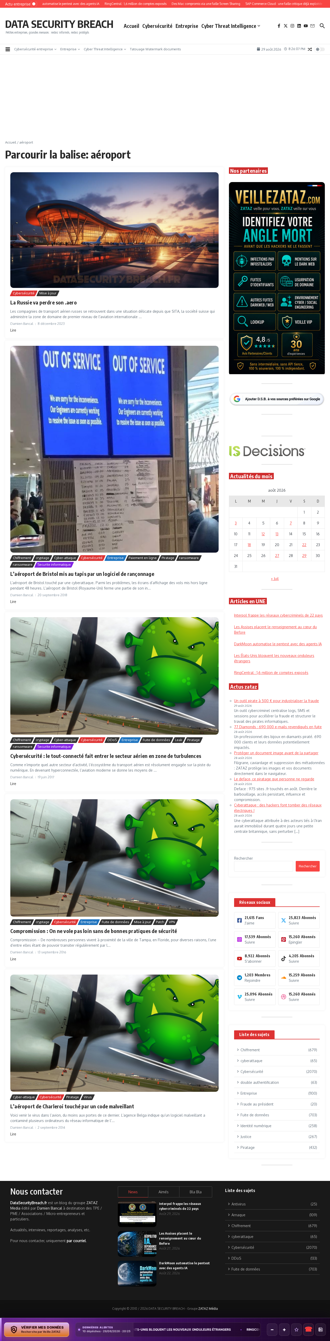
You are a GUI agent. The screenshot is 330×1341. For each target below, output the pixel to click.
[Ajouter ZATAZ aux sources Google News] (320, 1329)
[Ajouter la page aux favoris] (296, 1329)
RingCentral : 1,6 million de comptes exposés (162, 1329)
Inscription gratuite (165, 711)
